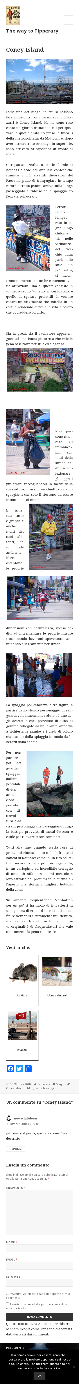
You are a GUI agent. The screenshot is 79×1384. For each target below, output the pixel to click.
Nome (11, 1242)
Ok (39, 1376)
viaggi (50, 1088)
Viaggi (60, 1084)
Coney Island (14, 1088)
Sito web (13, 1277)
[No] (73, 1367)
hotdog (28, 1088)
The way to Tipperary (32, 30)
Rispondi (16, 1149)
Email (12, 1259)
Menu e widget (68, 24)
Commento (16, 1188)
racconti (40, 1088)
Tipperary (43, 1084)
